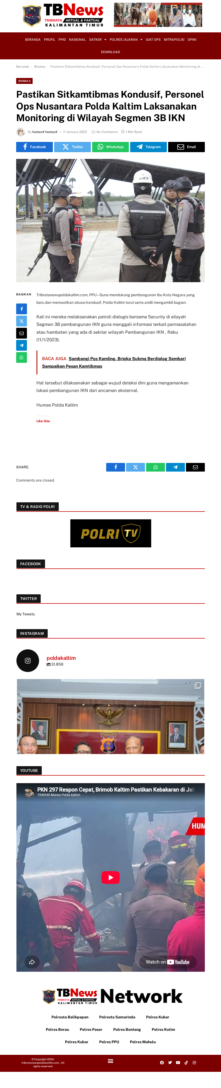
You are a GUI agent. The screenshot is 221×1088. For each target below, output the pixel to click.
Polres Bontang (127, 1029)
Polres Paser (91, 1029)
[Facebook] (21, 308)
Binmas (39, 67)
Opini (192, 40)
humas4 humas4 (44, 132)
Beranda (33, 40)
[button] (110, 1060)
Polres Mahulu (143, 1042)
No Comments (107, 132)
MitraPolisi (174, 40)
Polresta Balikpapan (69, 1017)
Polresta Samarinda (117, 1017)
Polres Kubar (76, 1042)
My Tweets (25, 614)
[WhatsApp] (21, 357)
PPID (62, 40)
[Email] (21, 333)
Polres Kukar (157, 1017)
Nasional (77, 40)
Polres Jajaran (124, 40)
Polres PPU (109, 1042)
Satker (95, 40)
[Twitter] (21, 321)
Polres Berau (57, 1029)
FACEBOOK (30, 564)
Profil (49, 40)
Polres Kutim (163, 1029)
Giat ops (153, 40)
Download (110, 52)
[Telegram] (21, 345)
